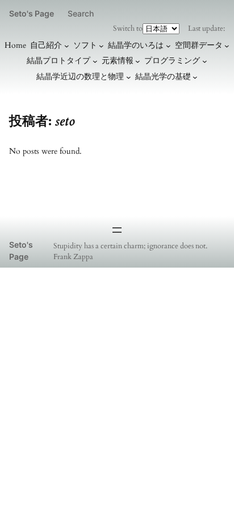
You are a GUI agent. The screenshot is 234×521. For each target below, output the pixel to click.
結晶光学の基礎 (163, 76)
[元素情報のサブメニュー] (137, 61)
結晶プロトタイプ (58, 60)
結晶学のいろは (136, 45)
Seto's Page (31, 13)
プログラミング (172, 60)
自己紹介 (46, 45)
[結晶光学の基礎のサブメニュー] (195, 76)
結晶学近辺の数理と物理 (80, 76)
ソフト (85, 45)
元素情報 (117, 60)
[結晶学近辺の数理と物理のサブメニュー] (128, 76)
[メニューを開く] (117, 230)
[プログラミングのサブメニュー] (204, 61)
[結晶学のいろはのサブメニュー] (168, 45)
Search (81, 13)
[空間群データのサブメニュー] (226, 45)
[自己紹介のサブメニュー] (66, 45)
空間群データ (199, 45)
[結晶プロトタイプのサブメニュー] (95, 61)
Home (15, 45)
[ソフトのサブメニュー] (101, 45)
